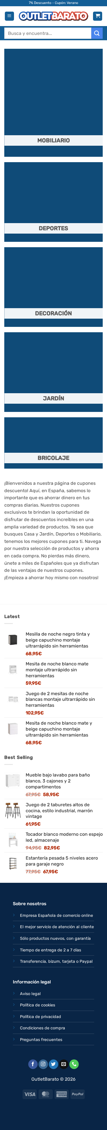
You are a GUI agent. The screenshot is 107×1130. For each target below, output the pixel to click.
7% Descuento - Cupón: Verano (53, 3)
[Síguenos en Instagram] (43, 1064)
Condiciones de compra (42, 1028)
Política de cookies (37, 1005)
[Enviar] (97, 33)
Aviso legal (30, 993)
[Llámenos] (74, 1064)
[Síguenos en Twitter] (53, 1064)
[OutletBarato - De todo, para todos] (53, 16)
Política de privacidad (40, 1016)
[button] (9, 16)
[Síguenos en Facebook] (33, 1064)
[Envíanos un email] (63, 1064)
